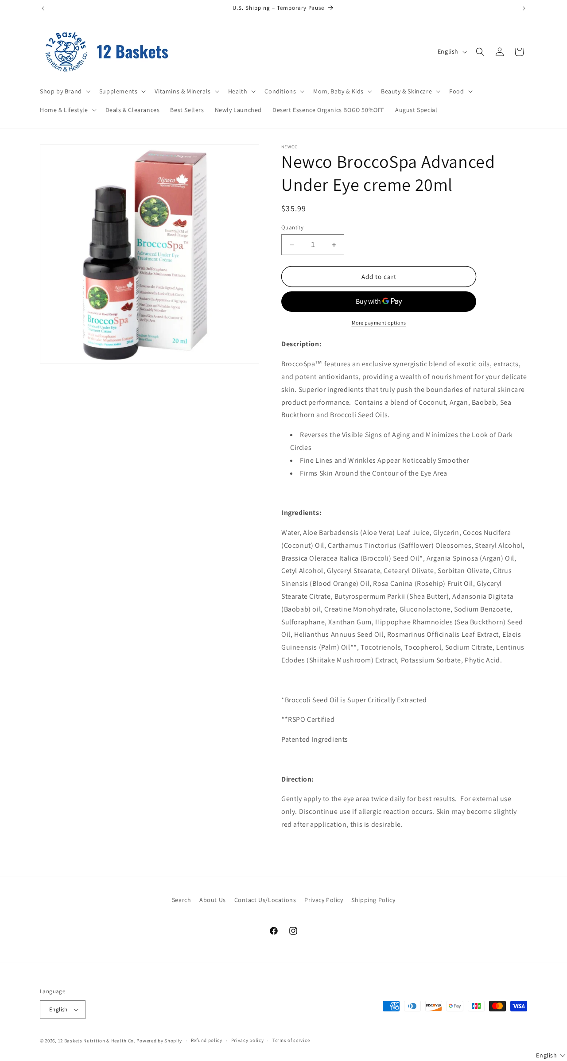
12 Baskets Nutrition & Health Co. (97, 1041)
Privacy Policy (323, 900)
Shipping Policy (373, 900)
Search (181, 900)
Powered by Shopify (159, 1041)
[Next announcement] (524, 8)
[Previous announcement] (43, 8)
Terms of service (291, 1040)
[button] (64, 91)
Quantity (292, 227)
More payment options (379, 322)
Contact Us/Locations (265, 900)
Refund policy (206, 1040)
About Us (212, 900)
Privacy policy (247, 1040)
